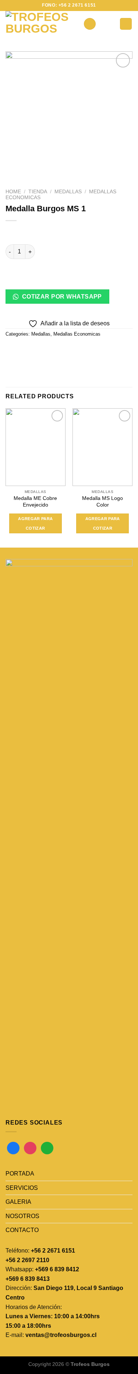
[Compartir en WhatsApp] (12, 350)
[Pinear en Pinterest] (65, 350)
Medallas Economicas (76, 334)
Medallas (68, 191)
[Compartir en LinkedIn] (78, 350)
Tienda (37, 191)
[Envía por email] (52, 350)
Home (13, 191)
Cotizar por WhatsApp (61, 296)
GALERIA (18, 1202)
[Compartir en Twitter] (39, 350)
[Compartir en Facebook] (26, 350)
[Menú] (90, 24)
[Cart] (126, 24)
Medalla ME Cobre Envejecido (35, 502)
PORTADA (20, 1173)
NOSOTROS (22, 1216)
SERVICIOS (22, 1188)
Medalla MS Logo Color (102, 502)
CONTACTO (22, 1230)
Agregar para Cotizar (35, 523)
